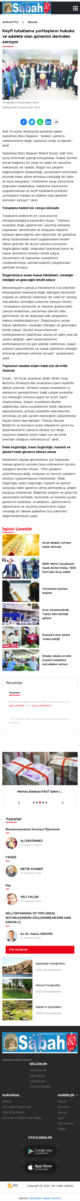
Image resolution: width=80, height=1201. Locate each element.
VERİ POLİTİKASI (13, 1112)
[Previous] (18, 801)
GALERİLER (37, 1076)
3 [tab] (40, 803)
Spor (61, 1118)
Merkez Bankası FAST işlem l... (40, 791)
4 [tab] (43, 803)
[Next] (62, 801)
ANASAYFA (10, 22)
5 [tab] (46, 803)
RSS (15, 1185)
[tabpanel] (40, 780)
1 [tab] (34, 803)
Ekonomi (63, 1107)
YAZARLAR (37, 1081)
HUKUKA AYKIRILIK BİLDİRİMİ (21, 1118)
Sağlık (61, 1129)
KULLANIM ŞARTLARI (16, 1107)
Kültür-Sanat (66, 1123)
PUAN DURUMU (40, 1087)
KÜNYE (7, 1101)
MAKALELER (38, 1070)
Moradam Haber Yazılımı (45, 1198)
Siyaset (62, 1112)
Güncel (32, 22)
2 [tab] (37, 803)
